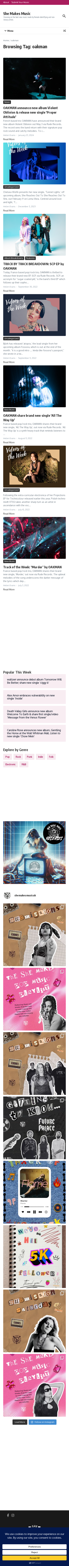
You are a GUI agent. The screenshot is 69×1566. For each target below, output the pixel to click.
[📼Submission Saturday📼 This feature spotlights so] (34, 1321)
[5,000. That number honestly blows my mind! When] (34, 1256)
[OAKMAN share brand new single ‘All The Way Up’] (34, 386)
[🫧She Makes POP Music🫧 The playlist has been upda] (34, 999)
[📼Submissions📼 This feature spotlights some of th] (34, 934)
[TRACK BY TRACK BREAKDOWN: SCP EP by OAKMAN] (34, 235)
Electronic (10, 764)
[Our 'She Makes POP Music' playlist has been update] (34, 1385)
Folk (51, 756)
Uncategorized (11, 187)
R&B (24, 764)
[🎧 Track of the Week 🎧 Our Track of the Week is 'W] (34, 1192)
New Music (9, 409)
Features (30, 258)
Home (6, 40)
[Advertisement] (34, 630)
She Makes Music (16, 13)
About (6, 2)
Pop (7, 756)
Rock (18, 756)
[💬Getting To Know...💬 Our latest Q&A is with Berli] (34, 1128)
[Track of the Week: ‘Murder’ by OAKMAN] (34, 538)
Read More (9, 139)
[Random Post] (64, 30)
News (7, 102)
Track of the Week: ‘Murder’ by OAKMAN (32, 567)
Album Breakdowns (13, 258)
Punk (29, 756)
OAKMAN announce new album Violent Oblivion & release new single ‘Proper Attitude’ (30, 112)
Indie (40, 756)
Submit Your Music (20, 2)
